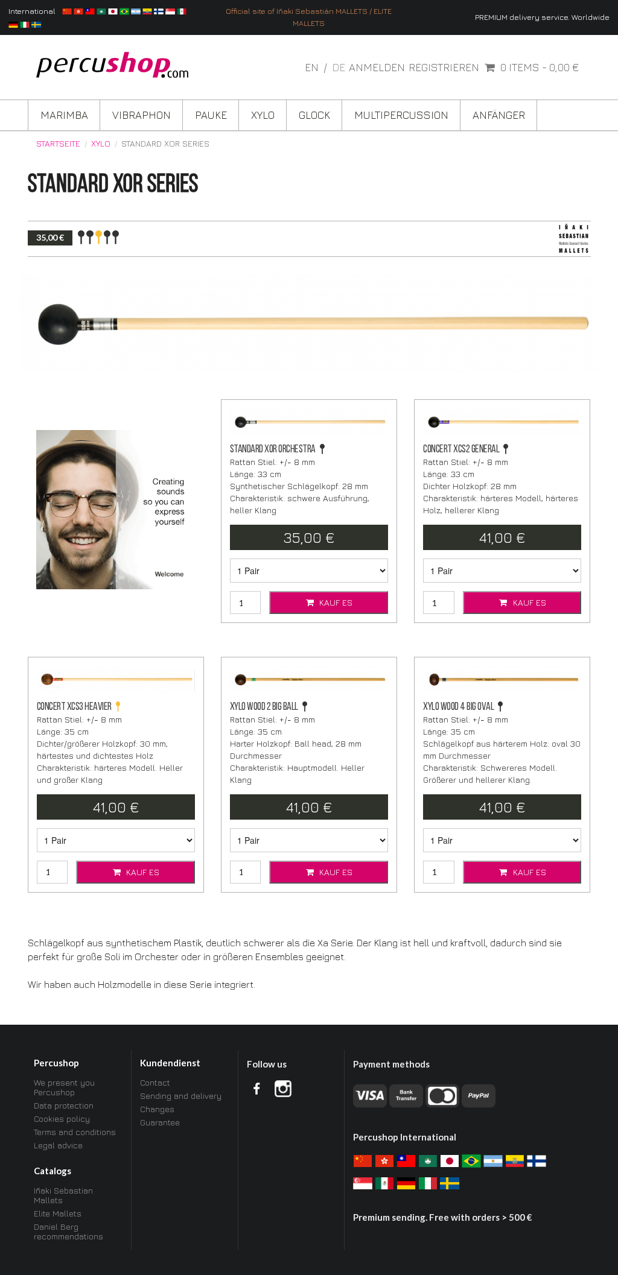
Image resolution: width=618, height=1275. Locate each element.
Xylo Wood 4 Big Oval (458, 707)
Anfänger (499, 115)
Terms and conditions (75, 1132)
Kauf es (334, 602)
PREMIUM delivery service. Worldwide (542, 17)
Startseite (58, 143)
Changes (157, 1109)
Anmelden (377, 68)
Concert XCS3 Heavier (74, 707)
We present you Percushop (64, 1087)
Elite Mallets (57, 1213)
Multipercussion (401, 115)
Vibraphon (141, 115)
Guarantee (160, 1122)
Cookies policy (62, 1118)
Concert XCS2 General (461, 449)
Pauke (211, 115)
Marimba (64, 115)
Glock (314, 115)
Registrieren (444, 68)
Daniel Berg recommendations (68, 1231)
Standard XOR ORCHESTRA (273, 449)
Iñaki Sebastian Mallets (63, 1195)
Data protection (64, 1105)
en (313, 67)
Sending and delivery (180, 1095)
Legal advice (58, 1145)
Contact (155, 1082)
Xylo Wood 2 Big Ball (264, 707)
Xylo (263, 115)
